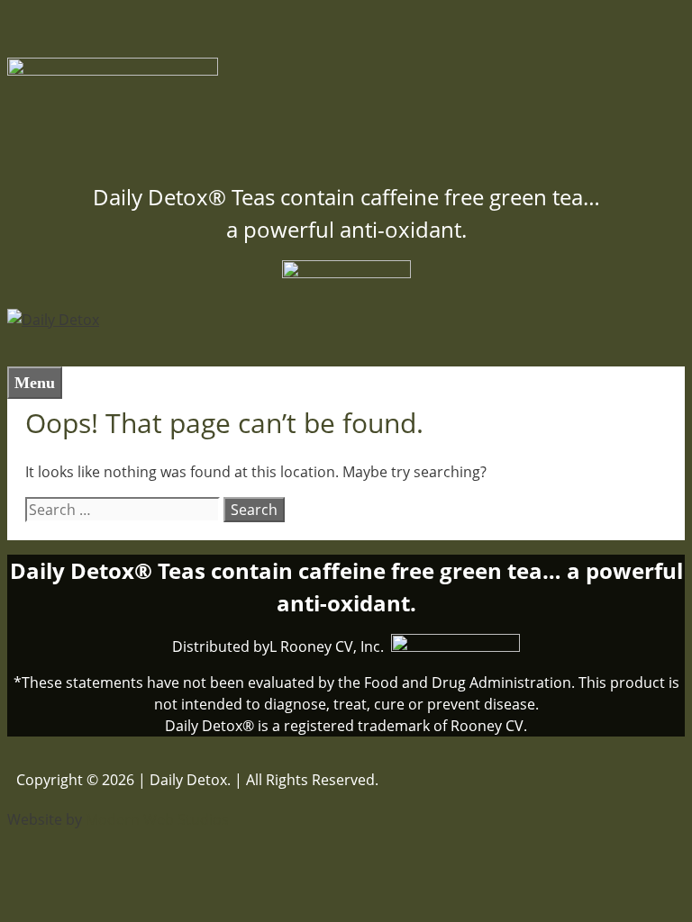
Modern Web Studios (157, 819)
